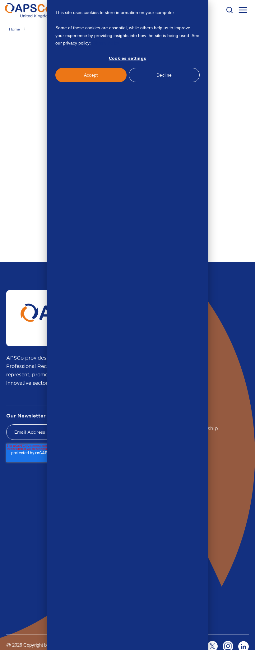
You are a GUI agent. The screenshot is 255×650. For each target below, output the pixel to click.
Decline (164, 75)
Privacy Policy (105, 42)
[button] (229, 10)
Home (14, 29)
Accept (91, 75)
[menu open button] (242, 10)
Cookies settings (127, 58)
